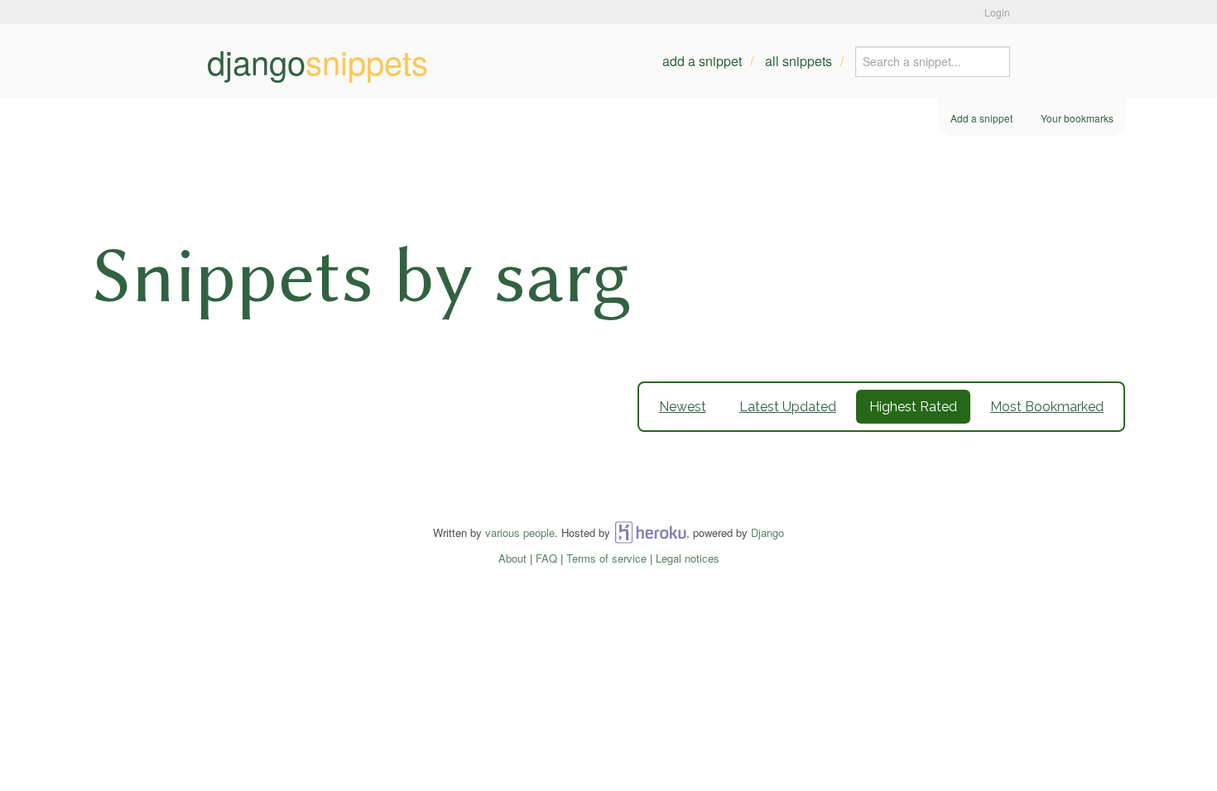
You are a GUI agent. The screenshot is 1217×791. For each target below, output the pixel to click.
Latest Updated (787, 407)
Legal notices (687, 558)
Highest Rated (913, 407)
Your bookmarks (1077, 118)
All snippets (798, 60)
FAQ (546, 558)
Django (767, 532)
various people (520, 532)
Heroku (650, 532)
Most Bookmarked (1047, 407)
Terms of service (606, 558)
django (317, 61)
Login (997, 12)
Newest (682, 407)
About (512, 558)
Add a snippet (702, 60)
